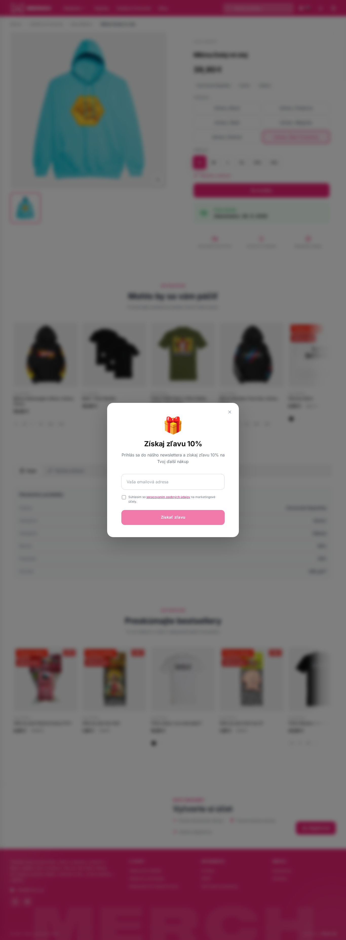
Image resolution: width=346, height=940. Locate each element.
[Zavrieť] (229, 412)
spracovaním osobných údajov (168, 497)
